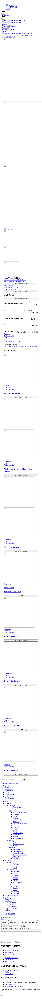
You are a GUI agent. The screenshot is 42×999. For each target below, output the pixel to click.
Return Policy (9, 954)
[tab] (23, 341)
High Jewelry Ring (10, 289)
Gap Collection (18, 833)
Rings (15, 868)
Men (10, 862)
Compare (8, 912)
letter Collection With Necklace (14, 282)
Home (6, 278)
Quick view (7, 385)
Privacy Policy (9, 952)
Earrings (15, 875)
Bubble (15, 829)
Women (11, 278)
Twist (15, 846)
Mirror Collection (18, 853)
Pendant (15, 880)
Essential (12, 805)
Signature (12, 847)
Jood (14, 842)
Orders (11, 904)
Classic (11, 825)
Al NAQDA (17, 857)
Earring (15, 818)
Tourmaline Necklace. (13, 726)
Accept (3, 924)
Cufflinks (16, 864)
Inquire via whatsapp (21, 283)
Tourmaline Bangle (12, 636)
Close (2, 919)
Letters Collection (18, 820)
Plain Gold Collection (20, 823)
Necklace (17, 278)
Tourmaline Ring (11, 770)
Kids (10, 811)
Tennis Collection (18, 844)
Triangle (15, 836)
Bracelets (16, 814)
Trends (11, 840)
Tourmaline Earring (12, 681)
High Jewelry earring (13, 547)
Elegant (15, 831)
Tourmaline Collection (20, 855)
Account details (14, 908)
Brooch (15, 816)
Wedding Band (18, 838)
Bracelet (15, 879)
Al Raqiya (16, 849)
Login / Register (10, 914)
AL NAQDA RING (12, 393)
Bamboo (16, 827)
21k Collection (18, 882)
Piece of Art (17, 807)
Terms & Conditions (11, 950)
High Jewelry (17, 851)
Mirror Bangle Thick (12, 592)
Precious (16, 809)
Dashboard (12, 903)
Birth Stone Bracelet (19, 812)
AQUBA (16, 858)
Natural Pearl (17, 834)
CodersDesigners (6, 991)
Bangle (15, 866)
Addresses (12, 906)
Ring (14, 873)
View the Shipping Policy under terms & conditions (20, 346)
